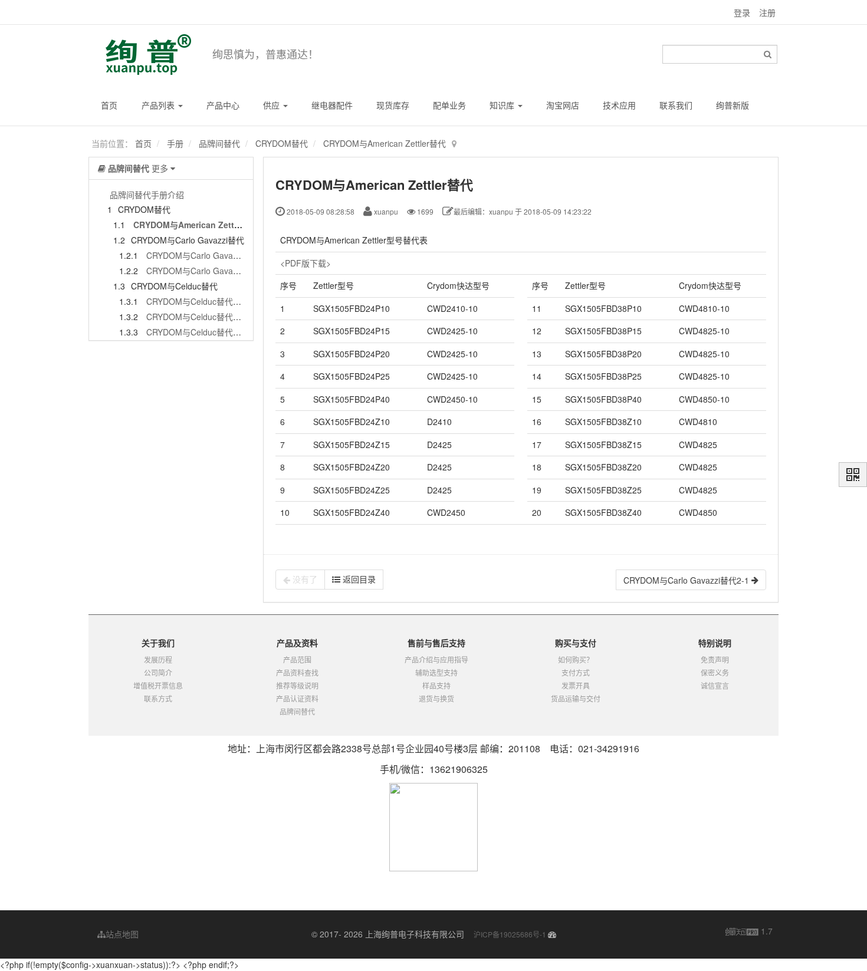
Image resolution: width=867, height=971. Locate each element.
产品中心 (222, 105)
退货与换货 (436, 698)
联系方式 (158, 698)
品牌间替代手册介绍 (147, 194)
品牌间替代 (219, 143)
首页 (109, 105)
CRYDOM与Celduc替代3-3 (195, 332)
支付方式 (575, 672)
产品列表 (159, 105)
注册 (767, 12)
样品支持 (436, 685)
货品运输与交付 (575, 698)
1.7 (749, 931)
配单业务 (449, 105)
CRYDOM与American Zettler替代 (384, 143)
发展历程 (158, 659)
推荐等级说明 (297, 685)
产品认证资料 (297, 698)
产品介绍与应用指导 (436, 659)
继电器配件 (332, 105)
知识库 (503, 105)
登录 (742, 12)
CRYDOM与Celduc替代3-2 (195, 316)
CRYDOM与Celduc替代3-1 (195, 301)
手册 (175, 143)
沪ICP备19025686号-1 (510, 934)
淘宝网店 (562, 105)
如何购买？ (575, 659)
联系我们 (675, 105)
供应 (272, 105)
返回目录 (358, 579)
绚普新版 (732, 105)
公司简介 (158, 672)
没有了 (303, 579)
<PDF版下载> (305, 263)
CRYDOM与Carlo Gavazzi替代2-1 (209, 255)
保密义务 (715, 672)
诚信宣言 (715, 685)
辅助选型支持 (436, 672)
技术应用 (619, 105)
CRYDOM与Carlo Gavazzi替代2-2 (209, 271)
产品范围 (297, 659)
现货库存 (392, 105)
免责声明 (715, 659)
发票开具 (575, 685)
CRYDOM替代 (281, 143)
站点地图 (122, 934)
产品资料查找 (297, 672)
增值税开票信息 (158, 685)
